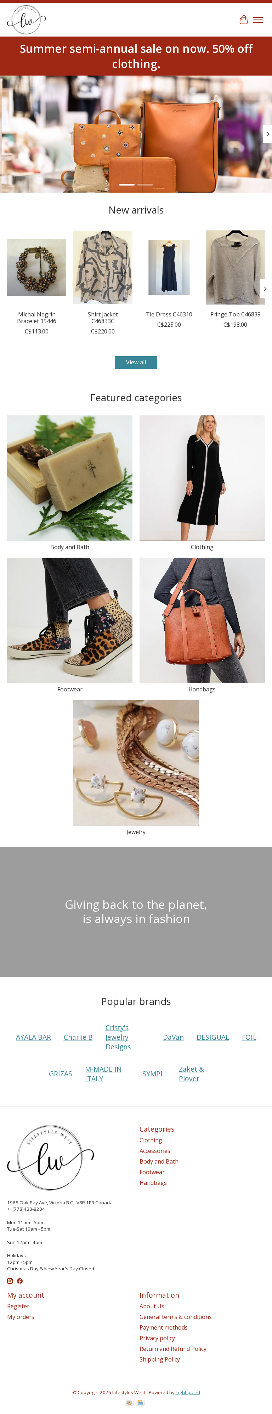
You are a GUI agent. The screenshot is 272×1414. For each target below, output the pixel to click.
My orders (20, 1317)
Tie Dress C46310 (169, 314)
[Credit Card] (140, 1403)
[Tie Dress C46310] (169, 267)
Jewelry (136, 832)
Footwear (70, 689)
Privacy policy (157, 1338)
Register (18, 1306)
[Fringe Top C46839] (235, 267)
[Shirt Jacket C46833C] (102, 267)
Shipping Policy (160, 1359)
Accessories (155, 1151)
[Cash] (129, 1403)
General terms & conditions (176, 1317)
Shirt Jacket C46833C (103, 317)
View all (136, 362)
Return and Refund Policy (173, 1349)
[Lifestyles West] (26, 19)
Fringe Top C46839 (235, 314)
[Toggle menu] (258, 20)
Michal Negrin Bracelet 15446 (36, 317)
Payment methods (164, 1327)
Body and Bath (69, 547)
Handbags (202, 689)
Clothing (202, 547)
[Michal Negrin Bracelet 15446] (36, 267)
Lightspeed (188, 1392)
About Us (152, 1306)
